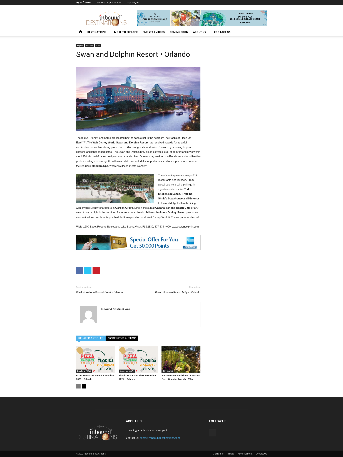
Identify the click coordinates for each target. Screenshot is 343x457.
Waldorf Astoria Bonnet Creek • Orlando (99, 292)
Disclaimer (218, 453)
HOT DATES (168, 371)
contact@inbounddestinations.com (160, 437)
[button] (262, 32)
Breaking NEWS (84, 371)
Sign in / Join (133, 2)
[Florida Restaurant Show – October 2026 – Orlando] (138, 359)
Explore (80, 45)
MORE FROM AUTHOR (122, 338)
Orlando (89, 45)
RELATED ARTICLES (90, 338)
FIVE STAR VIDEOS (154, 32)
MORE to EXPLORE (126, 32)
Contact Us (261, 453)
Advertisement (245, 453)
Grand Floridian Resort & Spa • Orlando (177, 292)
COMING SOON (179, 32)
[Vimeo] (264, 2)
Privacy (230, 453)
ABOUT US (199, 32)
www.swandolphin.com (185, 226)
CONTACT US (222, 32)
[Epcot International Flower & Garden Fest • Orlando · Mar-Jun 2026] (180, 359)
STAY (98, 45)
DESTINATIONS (96, 32)
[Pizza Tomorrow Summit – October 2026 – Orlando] (95, 359)
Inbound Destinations (115, 309)
